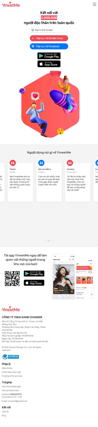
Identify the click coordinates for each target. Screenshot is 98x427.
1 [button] (45, 239)
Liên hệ (5, 411)
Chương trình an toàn (12, 376)
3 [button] (49, 239)
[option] (20, 182)
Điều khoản (7, 368)
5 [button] (53, 239)
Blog (4, 415)
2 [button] (47, 239)
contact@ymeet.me (17, 401)
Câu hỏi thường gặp (11, 386)
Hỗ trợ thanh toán (10, 390)
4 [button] (51, 239)
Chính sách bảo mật (11, 372)
